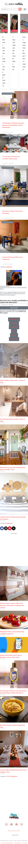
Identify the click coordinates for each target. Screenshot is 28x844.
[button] (24, 9)
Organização (5, 30)
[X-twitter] (14, 528)
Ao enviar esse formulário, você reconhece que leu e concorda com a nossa (13, 311)
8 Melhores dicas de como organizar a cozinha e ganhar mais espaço (3, 61)
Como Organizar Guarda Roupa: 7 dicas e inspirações (24, 53)
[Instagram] (6, 528)
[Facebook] (2, 528)
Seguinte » (9, 267)
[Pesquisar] (20, 9)
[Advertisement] (14, 550)
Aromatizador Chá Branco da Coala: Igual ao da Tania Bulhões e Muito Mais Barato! (13, 125)
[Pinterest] (10, 528)
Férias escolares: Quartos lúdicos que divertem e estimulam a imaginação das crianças (12, 605)
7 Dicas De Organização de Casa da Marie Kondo (13, 53)
